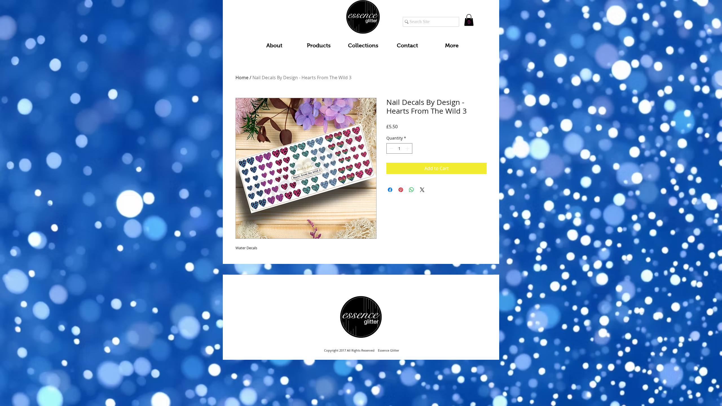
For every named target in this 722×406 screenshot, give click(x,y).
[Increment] (407, 148)
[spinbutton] (399, 148)
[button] (469, 20)
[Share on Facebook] (390, 189)
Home (241, 77)
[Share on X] (422, 189)
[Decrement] (390, 148)
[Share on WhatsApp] (411, 189)
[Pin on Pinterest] (400, 189)
